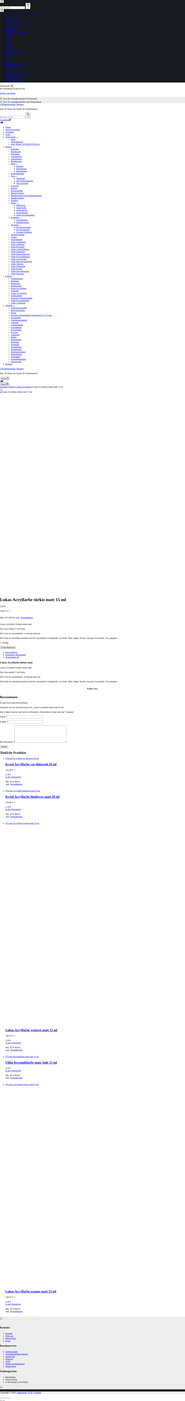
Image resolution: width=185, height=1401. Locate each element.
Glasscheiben (22, 220)
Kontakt (8, 364)
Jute (12, 176)
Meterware (20, 205)
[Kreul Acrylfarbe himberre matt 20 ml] (22, 791)
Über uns (9, 1336)
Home (8, 127)
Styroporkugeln (23, 230)
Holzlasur (15, 281)
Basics (8, 147)
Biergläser (15, 154)
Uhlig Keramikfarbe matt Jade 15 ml (31, 1062)
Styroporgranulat (23, 227)
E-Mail (4, 722)
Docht (13, 313)
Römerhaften (16, 354)
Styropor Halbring (24, 232)
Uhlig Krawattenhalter (20, 257)
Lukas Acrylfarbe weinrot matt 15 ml (31, 1030)
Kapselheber (16, 327)
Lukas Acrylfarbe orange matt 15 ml (30, 1291)
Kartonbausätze (17, 173)
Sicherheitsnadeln (18, 359)
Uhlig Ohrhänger (18, 266)
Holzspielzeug (17, 142)
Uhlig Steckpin (17, 274)
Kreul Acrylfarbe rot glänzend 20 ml (30, 764)
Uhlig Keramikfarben (20, 300)
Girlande (14, 322)
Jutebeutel (20, 178)
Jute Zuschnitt (22, 183)
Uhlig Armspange (18, 242)
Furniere (19, 166)
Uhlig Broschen (17, 247)
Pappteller (15, 344)
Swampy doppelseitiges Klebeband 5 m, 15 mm (31, 315)
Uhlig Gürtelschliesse (20, 249)
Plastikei (14, 200)
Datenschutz (10, 1366)
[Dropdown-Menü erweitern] (17, 137)
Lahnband (15, 335)
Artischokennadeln (19, 308)
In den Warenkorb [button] (13, 777)
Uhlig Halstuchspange (20, 254)
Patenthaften (16, 347)
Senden (4, 747)
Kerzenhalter (16, 330)
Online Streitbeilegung (15, 1364)
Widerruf (9, 1359)
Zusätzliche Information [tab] (15, 655)
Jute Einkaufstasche (24, 181)
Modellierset (16, 340)
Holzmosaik (21, 169)
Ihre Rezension (7, 742)
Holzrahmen (21, 171)
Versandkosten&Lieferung (16, 1354)
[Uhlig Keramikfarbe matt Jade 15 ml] (22, 1057)
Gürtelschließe (17, 325)
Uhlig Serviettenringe (25, 215)
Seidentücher (21, 210)
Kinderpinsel (16, 286)
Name (3, 717)
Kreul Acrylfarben (18, 288)
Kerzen (14, 188)
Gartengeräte (16, 156)
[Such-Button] (28, 115)
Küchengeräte (17, 191)
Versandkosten (26, 617)
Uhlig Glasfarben (18, 303)
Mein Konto (10, 1338)
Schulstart (9, 132)
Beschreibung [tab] (11, 652)
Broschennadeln (18, 310)
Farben (8, 276)
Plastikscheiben (17, 198)
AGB (7, 1361)
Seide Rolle (21, 208)
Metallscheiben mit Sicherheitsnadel (26, 195)
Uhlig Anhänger (18, 244)
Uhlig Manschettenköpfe (21, 261)
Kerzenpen (15, 283)
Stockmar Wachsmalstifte (21, 298)
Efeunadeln (16, 318)
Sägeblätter (15, 357)
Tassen (14, 237)
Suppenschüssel (17, 235)
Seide (13, 203)
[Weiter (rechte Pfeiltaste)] (4, 1400)
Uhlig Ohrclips (17, 264)
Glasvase (15, 186)
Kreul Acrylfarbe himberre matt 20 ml (32, 796)
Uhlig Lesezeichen (19, 259)
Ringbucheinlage (18, 352)
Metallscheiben (22, 222)
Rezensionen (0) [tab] (12, 657)
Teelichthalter (16, 239)
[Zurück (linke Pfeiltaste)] (1, 1400)
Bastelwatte (16, 151)
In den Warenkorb (8, 648)
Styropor (14, 225)
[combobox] (12, 117)
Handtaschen (16, 161)
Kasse (8, 1341)
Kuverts (14, 332)
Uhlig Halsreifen (18, 252)
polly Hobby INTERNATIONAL (25, 144)
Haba (13, 139)
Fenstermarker (17, 278)
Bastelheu (15, 149)
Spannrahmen (22, 213)
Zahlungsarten (11, 1352)
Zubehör (9, 305)
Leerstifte (15, 291)
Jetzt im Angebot (12, 129)
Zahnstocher (16, 362)
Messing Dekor (17, 193)
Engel (7, 134)
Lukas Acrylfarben (19, 293)
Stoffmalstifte (16, 296)
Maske (14, 337)
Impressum (10, 1356)
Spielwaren (10, 137)
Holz (13, 164)
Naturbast (15, 342)
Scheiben (15, 217)
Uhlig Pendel (16, 269)
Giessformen (16, 159)
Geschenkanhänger (19, 320)
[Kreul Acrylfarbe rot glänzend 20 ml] (22, 758)
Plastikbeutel (16, 349)
